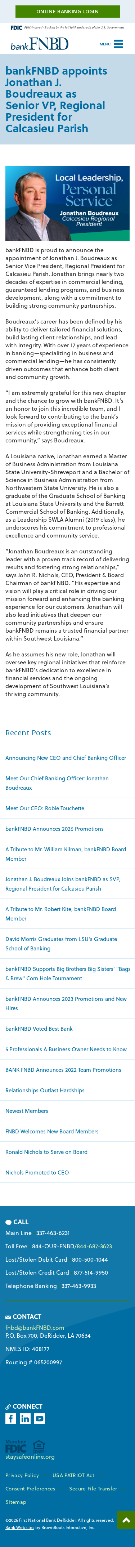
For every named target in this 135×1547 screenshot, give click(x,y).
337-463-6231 (53, 1233)
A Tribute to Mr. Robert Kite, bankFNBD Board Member (60, 913)
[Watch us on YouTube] (40, 1418)
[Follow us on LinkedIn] (26, 1418)
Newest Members (26, 1111)
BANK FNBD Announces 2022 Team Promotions (63, 1070)
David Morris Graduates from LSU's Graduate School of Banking (61, 943)
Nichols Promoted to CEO (37, 1172)
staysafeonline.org (30, 1456)
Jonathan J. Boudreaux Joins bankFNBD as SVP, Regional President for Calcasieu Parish (63, 883)
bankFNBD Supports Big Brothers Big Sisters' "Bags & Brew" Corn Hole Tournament (68, 973)
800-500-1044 (90, 1259)
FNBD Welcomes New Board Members (52, 1131)
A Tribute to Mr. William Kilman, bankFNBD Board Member (65, 853)
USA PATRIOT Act (73, 1475)
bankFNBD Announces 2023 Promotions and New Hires (66, 1003)
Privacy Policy (22, 1475)
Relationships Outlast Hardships (45, 1090)
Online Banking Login (67, 11)
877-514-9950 (91, 1272)
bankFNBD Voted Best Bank (39, 1029)
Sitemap (15, 1502)
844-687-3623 (94, 1246)
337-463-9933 (79, 1285)
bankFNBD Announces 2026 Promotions (54, 829)
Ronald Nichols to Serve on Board (46, 1152)
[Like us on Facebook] (11, 1418)
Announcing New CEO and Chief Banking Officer (65, 758)
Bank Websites (19, 1527)
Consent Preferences (30, 1488)
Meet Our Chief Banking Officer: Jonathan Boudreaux (57, 783)
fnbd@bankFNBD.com (34, 1327)
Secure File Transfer (93, 1488)
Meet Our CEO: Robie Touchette (44, 808)
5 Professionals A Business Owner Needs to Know (66, 1049)
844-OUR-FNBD (53, 1246)
